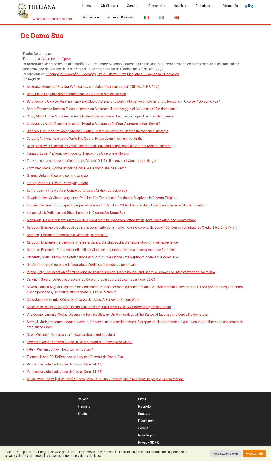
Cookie (143, 428)
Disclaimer (146, 421)
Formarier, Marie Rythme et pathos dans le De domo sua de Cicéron (76, 168)
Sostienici (89, 17)
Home (86, 6)
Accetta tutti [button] (254, 453)
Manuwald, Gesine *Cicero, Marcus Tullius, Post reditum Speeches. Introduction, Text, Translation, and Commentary (111, 220)
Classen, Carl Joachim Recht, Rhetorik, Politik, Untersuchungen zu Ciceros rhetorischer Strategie (97, 131)
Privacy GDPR (148, 442)
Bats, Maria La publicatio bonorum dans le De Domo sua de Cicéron (76, 94)
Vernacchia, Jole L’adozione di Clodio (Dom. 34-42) (64, 372)
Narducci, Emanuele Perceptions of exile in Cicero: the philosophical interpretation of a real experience (102, 242)
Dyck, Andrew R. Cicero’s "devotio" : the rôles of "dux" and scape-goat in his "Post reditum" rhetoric (99, 146)
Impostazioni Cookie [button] (225, 453)
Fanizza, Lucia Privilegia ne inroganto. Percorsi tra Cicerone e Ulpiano (78, 153)
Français (84, 406)
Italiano (83, 399)
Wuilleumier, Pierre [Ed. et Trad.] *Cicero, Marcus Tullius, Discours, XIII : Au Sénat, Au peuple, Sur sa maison (105, 379)
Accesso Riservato (121, 17)
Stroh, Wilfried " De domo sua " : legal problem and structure (71, 335)
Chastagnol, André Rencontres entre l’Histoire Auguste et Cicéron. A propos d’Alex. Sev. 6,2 (93, 124)
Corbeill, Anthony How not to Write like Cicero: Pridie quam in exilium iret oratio (85, 138)
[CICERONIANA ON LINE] (249, 6)
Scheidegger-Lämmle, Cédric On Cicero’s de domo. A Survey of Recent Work (83, 300)
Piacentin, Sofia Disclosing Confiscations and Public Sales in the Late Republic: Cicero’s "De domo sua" (103, 257)
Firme (142, 399)
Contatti (132, 6)
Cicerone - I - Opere (56, 59)
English (83, 414)
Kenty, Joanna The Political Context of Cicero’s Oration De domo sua (77, 190)
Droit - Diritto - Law (111, 74)
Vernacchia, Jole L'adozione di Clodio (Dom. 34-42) (64, 364)
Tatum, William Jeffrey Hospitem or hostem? (60, 349)
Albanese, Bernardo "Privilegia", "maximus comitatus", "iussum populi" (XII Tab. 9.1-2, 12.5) (93, 87)
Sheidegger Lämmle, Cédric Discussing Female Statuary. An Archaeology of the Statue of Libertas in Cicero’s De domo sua (117, 314)
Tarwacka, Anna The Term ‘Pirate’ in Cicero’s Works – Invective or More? (79, 342)
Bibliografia (230, 6)
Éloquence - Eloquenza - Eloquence (153, 74)
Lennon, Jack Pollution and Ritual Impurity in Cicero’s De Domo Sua (76, 213)
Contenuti (155, 6)
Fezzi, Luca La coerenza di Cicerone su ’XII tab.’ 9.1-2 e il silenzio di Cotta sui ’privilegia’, (92, 161)
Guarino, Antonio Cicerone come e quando (57, 176)
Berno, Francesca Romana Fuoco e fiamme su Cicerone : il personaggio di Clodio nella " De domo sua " (102, 109)
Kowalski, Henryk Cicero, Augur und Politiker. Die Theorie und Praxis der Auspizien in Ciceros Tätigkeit (102, 198)
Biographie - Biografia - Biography (71, 74)
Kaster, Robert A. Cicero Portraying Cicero (57, 183)
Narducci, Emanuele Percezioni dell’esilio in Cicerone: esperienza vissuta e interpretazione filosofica (101, 250)
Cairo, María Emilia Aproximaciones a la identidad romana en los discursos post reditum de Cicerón (100, 116)
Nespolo (144, 406)
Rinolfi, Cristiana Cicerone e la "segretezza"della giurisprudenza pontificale (82, 265)
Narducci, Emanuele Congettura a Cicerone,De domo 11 (67, 235)
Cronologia (203, 6)
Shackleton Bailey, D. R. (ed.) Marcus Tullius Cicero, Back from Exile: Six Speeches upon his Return (99, 307)
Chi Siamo (108, 6)
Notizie (179, 6)
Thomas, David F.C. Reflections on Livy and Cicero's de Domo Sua (75, 357)
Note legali (146, 435)
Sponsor (144, 414)
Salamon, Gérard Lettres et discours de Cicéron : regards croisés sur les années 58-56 (91, 279)
